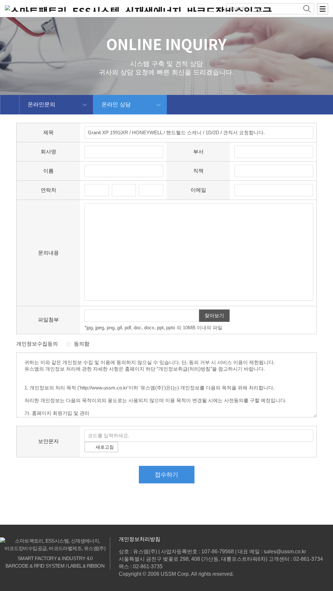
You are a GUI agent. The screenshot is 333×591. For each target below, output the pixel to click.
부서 (198, 151)
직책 (198, 171)
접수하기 (166, 474)
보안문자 (48, 441)
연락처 (48, 190)
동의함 (81, 344)
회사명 (48, 151)
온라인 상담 (116, 104)
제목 (48, 132)
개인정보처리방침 (139, 539)
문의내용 (48, 253)
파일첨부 (48, 319)
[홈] (9, 104)
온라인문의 (41, 104)
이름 (48, 171)
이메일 (198, 190)
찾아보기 (214, 315)
